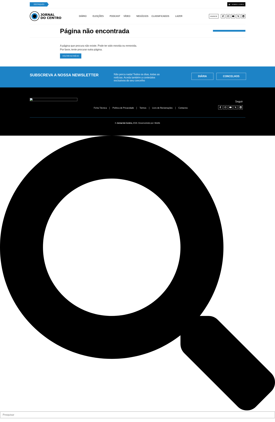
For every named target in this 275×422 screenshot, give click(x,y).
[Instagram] (228, 16)
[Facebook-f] (223, 16)
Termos (143, 108)
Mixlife (157, 123)
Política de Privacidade (123, 108)
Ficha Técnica (100, 108)
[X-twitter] (238, 16)
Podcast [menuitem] (115, 16)
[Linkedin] (243, 16)
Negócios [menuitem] (142, 16)
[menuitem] (86, 16)
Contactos (183, 108)
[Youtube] (233, 16)
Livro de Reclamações (162, 108)
